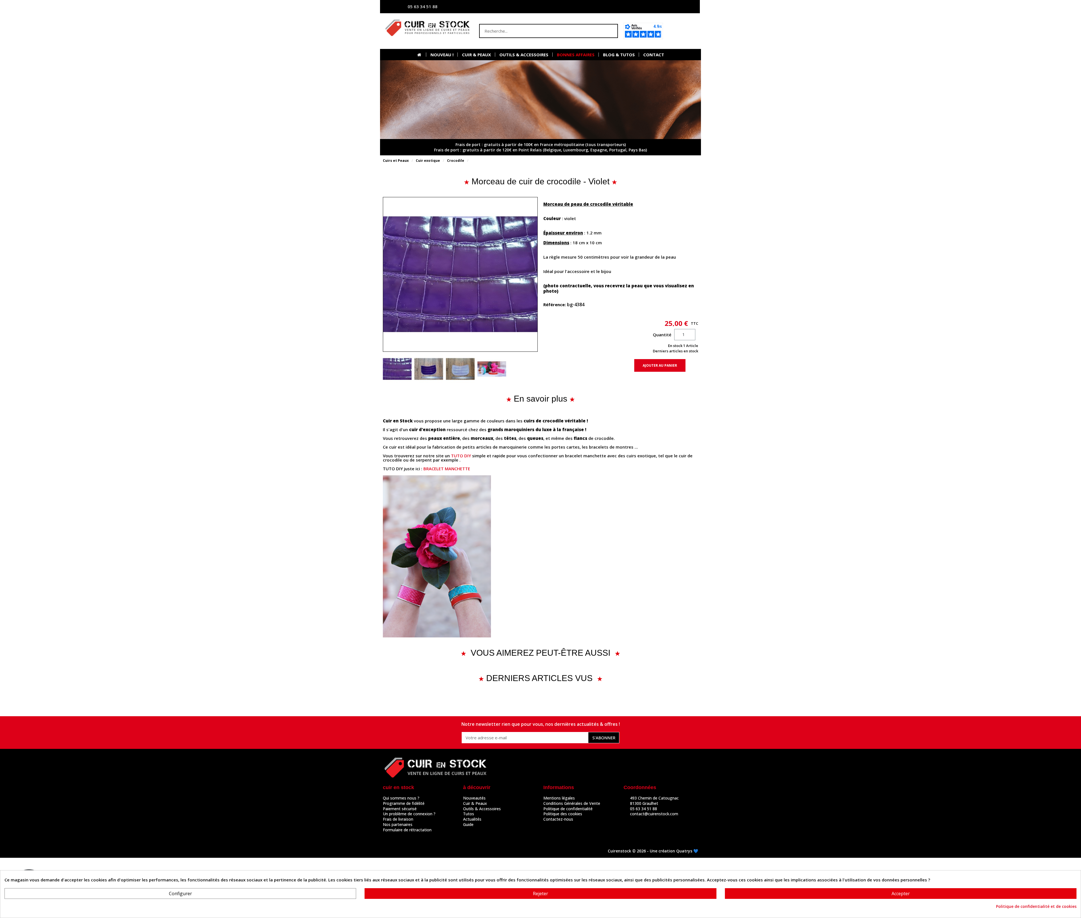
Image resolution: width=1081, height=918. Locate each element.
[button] (682, 31)
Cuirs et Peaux (396, 160)
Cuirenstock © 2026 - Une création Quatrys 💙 (653, 851)
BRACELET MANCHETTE (446, 468)
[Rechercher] (610, 30)
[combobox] (537, 30)
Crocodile (455, 160)
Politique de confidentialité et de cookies (1036, 906)
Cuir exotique (428, 160)
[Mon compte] (640, 6)
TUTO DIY (461, 455)
